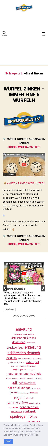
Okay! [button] (8, 441)
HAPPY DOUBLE (14, 288)
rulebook (29, 398)
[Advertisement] (24, 41)
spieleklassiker (16, 412)
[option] (24, 287)
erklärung (33, 347)
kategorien (15, 366)
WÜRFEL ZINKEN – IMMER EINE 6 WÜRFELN (24, 94)
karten (21, 363)
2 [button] (16, 316)
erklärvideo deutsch (24, 353)
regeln (19, 397)
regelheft (34, 393)
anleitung (24, 329)
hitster (20, 358)
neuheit (35, 374)
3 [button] (18, 316)
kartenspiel (32, 362)
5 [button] (23, 316)
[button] (5, 288)
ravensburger (24, 393)
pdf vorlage (36, 388)
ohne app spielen (12, 378)
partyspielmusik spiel (34, 378)
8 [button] (30, 316)
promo (14, 392)
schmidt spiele (34, 403)
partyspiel (22, 378)
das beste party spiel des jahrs (24, 334)
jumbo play (37, 358)
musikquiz (30, 370)
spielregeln (29, 411)
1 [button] (14, 316)
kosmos (23, 366)
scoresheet (14, 407)
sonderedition (29, 407)
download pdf (31, 343)
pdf (14, 382)
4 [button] (20, 316)
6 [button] (25, 316)
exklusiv (11, 358)
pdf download (27, 383)
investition (28, 358)
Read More (10, 309)
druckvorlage (15, 347)
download (18, 342)
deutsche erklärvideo (23, 338)
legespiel (31, 366)
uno (35, 417)
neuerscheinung (18, 374)
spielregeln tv (21, 416)
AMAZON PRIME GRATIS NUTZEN (26, 183)
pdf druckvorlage (19, 388)
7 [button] (27, 316)
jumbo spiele (13, 363)
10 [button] (34, 316)
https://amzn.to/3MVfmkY (24, 146)
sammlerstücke (18, 402)
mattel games (19, 370)
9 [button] (32, 316)
